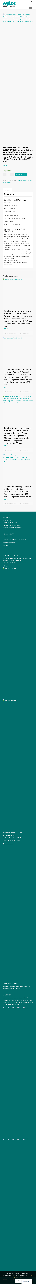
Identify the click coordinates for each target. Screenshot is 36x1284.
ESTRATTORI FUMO (21, 180)
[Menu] (30, 7)
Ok (18, 1280)
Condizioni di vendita (8, 537)
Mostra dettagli (25, 333)
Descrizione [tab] (7, 190)
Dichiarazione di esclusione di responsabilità (14, 539)
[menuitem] (30, 7)
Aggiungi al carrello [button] (11, 333)
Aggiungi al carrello (21, 174)
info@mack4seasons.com (14, 528)
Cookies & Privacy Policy (9, 542)
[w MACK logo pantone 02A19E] (15, 3)
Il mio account (6, 545)
